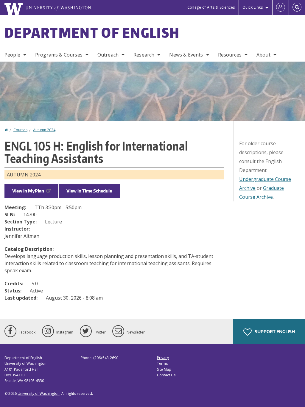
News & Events (186, 54)
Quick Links (252, 7)
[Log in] (281, 7)
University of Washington (39, 393)
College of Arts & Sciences (211, 7)
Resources (230, 54)
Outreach (108, 54)
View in (28, 190)
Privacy (163, 357)
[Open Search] (297, 7)
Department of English (92, 32)
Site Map (164, 369)
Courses (20, 129)
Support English (274, 331)
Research (143, 54)
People (12, 54)
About (263, 54)
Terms (162, 363)
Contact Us (166, 375)
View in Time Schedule (89, 190)
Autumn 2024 (44, 129)
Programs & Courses (59, 54)
